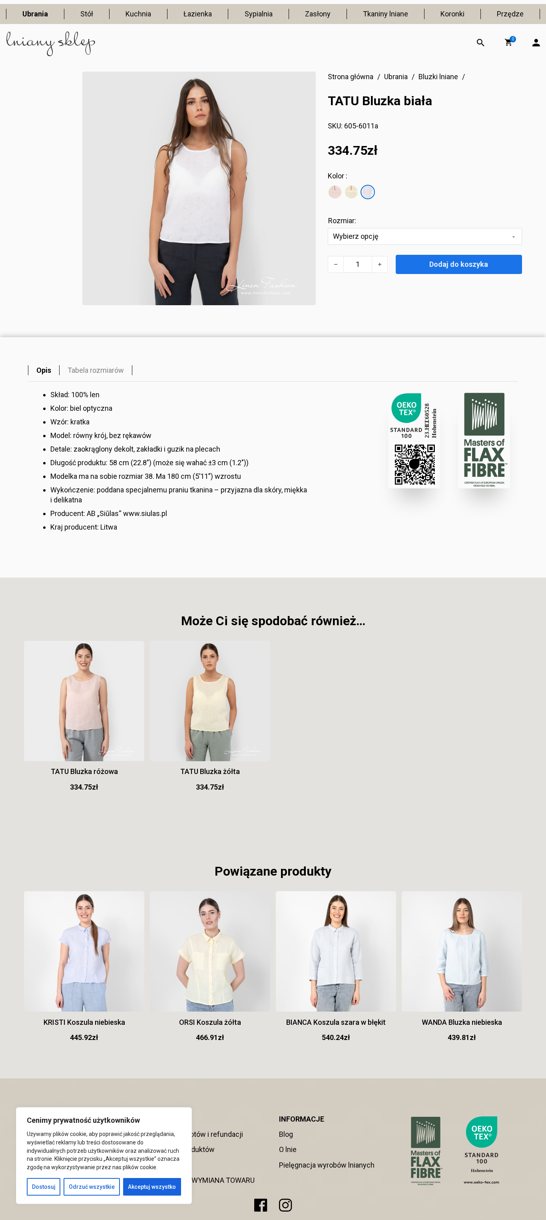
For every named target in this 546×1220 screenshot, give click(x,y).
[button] (508, 42)
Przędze (510, 14)
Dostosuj (44, 1187)
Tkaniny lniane (385, 14)
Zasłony (318, 14)
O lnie (288, 1149)
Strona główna (350, 76)
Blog (286, 1134)
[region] (104, 1155)
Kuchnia (138, 14)
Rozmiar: (342, 220)
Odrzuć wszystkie (92, 1187)
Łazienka (197, 14)
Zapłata (163, 1165)
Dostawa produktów (183, 1149)
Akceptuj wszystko (152, 1187)
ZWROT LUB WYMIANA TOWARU (203, 1180)
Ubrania (35, 14)
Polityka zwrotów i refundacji (197, 1134)
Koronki (452, 14)
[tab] (44, 370)
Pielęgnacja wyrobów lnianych (327, 1165)
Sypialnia (259, 14)
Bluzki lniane (438, 76)
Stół (86, 14)
